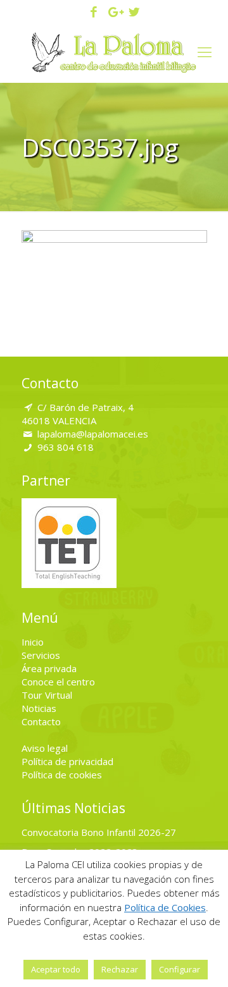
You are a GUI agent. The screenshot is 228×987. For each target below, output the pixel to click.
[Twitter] (133, 12)
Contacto (41, 721)
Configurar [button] (179, 969)
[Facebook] (94, 12)
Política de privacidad (67, 761)
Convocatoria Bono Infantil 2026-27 (99, 832)
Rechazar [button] (119, 969)
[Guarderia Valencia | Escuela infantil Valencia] (114, 51)
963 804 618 (65, 447)
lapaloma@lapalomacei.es (92, 433)
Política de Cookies (165, 907)
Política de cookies (62, 774)
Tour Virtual (47, 695)
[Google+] (114, 12)
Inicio (33, 641)
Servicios (41, 655)
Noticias (39, 708)
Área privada (49, 668)
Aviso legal (45, 748)
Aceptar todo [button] (55, 969)
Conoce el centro (58, 681)
